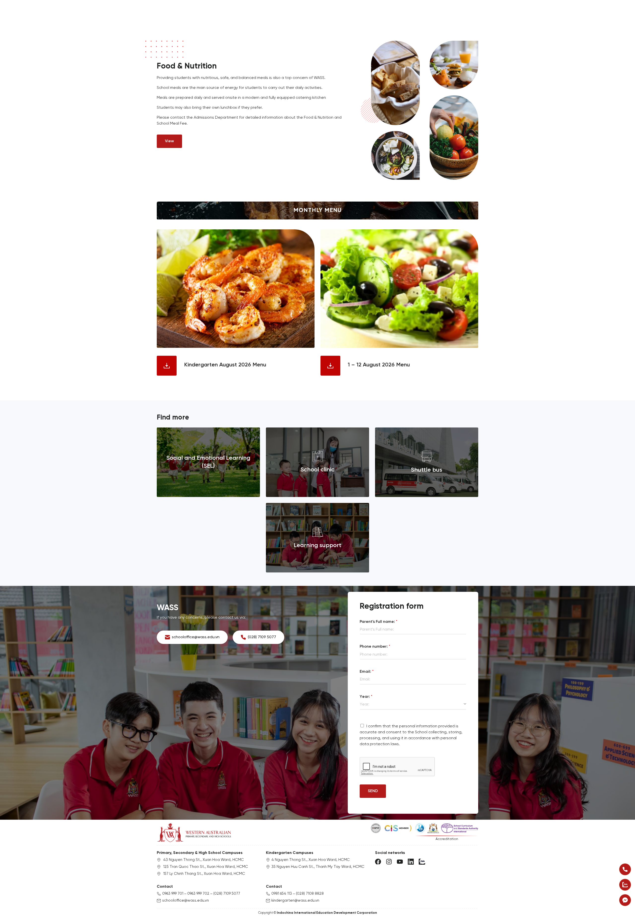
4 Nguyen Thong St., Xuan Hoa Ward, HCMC (310, 860)
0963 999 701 (172, 894)
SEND (373, 791)
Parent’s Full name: (378, 622)
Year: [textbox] (364, 704)
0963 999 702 (198, 894)
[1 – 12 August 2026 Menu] (399, 288)
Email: (367, 672)
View (169, 141)
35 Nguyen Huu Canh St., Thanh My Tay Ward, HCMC (317, 867)
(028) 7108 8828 (310, 894)
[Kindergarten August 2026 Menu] (236, 288)
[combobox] (413, 704)
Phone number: (375, 646)
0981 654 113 (281, 894)
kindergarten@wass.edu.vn (295, 901)
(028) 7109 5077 (226, 894)
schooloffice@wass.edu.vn (185, 901)
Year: (366, 697)
